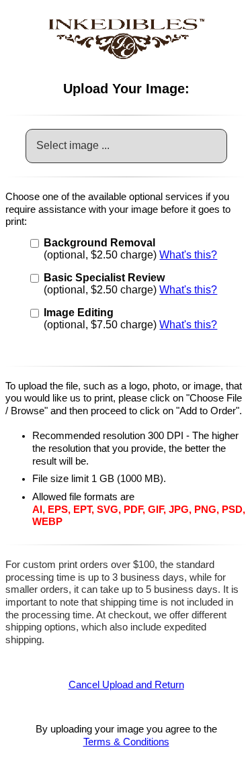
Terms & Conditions (126, 742)
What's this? (188, 254)
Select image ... (73, 145)
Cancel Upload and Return (126, 684)
